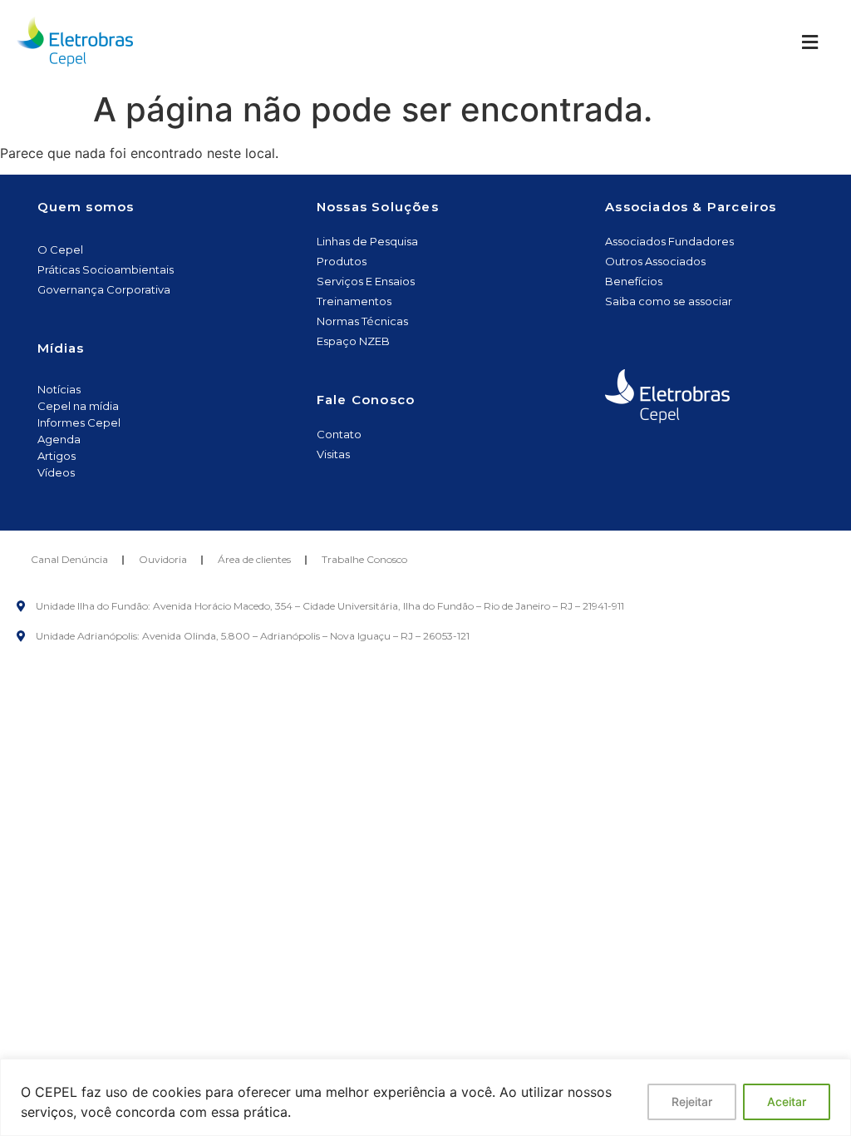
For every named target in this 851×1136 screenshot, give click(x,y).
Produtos (341, 261)
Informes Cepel (79, 422)
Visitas (333, 454)
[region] (425, 1097)
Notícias (59, 389)
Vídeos (56, 472)
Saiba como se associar (668, 301)
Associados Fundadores (669, 241)
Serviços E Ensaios (366, 281)
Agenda (59, 439)
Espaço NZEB (353, 341)
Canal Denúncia (69, 559)
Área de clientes (254, 559)
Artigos (56, 455)
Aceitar (786, 1101)
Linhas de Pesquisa (367, 241)
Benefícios (633, 281)
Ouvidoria (163, 559)
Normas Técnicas (362, 321)
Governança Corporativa (103, 289)
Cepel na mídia (78, 405)
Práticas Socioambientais (105, 269)
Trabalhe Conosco (364, 559)
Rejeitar (691, 1101)
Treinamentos (354, 301)
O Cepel (60, 249)
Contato (339, 434)
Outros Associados (655, 261)
